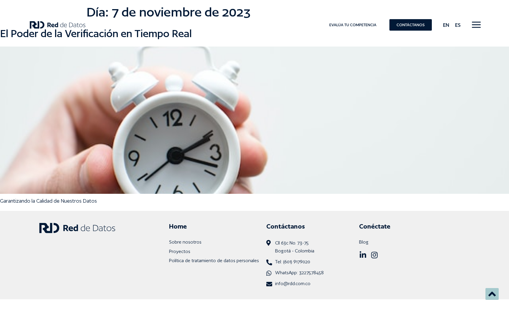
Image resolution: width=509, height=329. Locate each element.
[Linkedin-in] (362, 255)
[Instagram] (374, 255)
